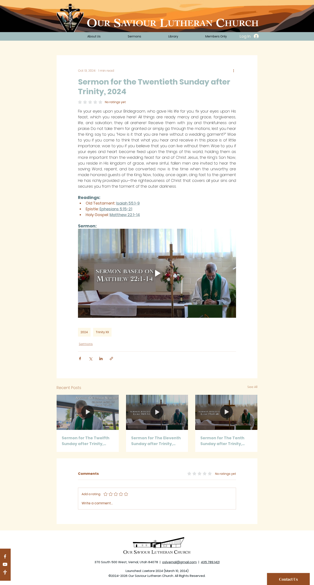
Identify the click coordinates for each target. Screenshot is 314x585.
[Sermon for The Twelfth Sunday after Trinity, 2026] (88, 412)
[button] (173, 36)
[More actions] (233, 70)
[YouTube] (5, 564)
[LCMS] (5, 572)
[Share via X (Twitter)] (90, 358)
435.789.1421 (210, 562)
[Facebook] (5, 556)
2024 (84, 332)
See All (252, 387)
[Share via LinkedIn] (101, 358)
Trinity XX (102, 332)
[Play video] (157, 273)
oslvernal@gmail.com (179, 562)
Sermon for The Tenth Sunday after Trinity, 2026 (222, 441)
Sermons (86, 344)
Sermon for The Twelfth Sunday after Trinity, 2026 (85, 441)
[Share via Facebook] (80, 358)
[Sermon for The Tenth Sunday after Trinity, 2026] (226, 412)
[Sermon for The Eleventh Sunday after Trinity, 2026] (157, 412)
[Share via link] (111, 358)
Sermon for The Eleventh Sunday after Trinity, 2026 (156, 441)
